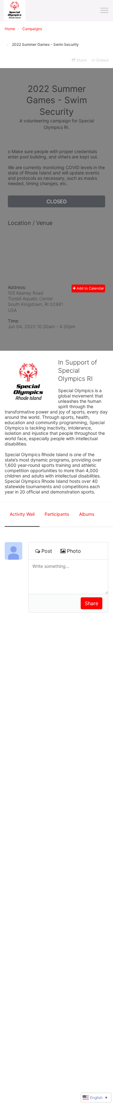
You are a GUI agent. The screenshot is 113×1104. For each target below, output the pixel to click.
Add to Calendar (90, 288)
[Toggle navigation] (104, 10)
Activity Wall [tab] (22, 514)
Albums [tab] (86, 514)
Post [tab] (46, 551)
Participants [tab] (57, 514)
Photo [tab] (74, 551)
